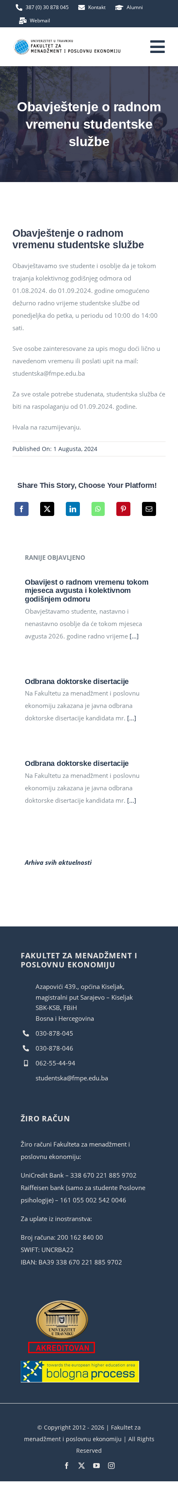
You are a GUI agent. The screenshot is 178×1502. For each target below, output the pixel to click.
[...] (133, 636)
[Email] (149, 509)
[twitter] (81, 1465)
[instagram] (111, 1465)
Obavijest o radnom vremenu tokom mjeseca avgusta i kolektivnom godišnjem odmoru (86, 590)
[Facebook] (21, 509)
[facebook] (66, 1465)
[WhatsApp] (98, 509)
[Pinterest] (123, 509)
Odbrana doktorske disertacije (77, 681)
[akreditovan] (62, 1302)
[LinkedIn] (73, 509)
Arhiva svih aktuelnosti (58, 862)
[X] (47, 509)
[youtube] (96, 1465)
